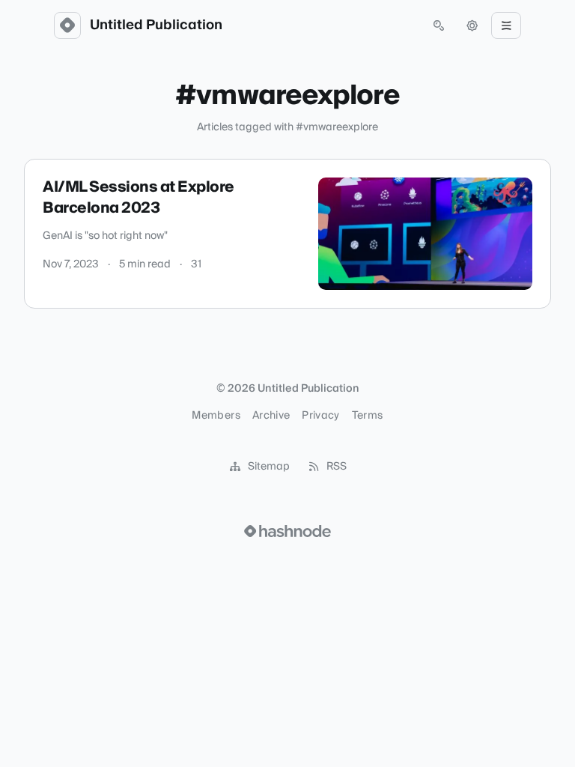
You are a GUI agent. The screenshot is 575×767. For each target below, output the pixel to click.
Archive (271, 416)
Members (216, 416)
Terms (367, 416)
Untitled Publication (156, 25)
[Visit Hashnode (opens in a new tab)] (287, 531)
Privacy (320, 416)
